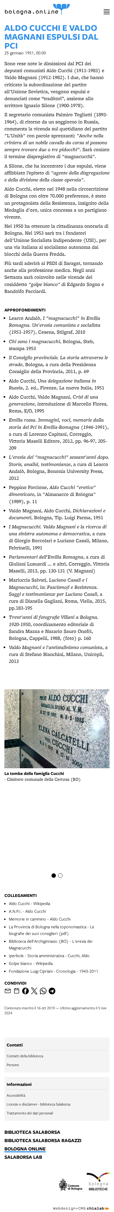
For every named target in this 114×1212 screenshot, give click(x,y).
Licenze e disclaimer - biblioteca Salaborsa (38, 1104)
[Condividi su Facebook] (25, 991)
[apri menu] (106, 11)
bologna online (25, 1149)
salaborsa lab (23, 1157)
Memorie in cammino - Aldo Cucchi (40, 919)
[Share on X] (34, 991)
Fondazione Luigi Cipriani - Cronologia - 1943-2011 (53, 971)
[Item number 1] (53, 875)
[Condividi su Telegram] (52, 991)
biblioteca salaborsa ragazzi (42, 1140)
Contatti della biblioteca (25, 1055)
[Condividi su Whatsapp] (43, 991)
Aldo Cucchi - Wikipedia (29, 903)
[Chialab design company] (81, 1204)
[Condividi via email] (7, 991)
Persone (13, 1064)
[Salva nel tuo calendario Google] (16, 991)
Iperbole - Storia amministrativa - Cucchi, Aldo (49, 955)
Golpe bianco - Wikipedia (31, 963)
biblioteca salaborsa (32, 1132)
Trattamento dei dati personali (30, 1112)
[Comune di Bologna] (70, 1185)
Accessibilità (16, 1095)
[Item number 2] (60, 875)
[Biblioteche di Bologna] (98, 1181)
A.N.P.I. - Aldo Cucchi (27, 911)
